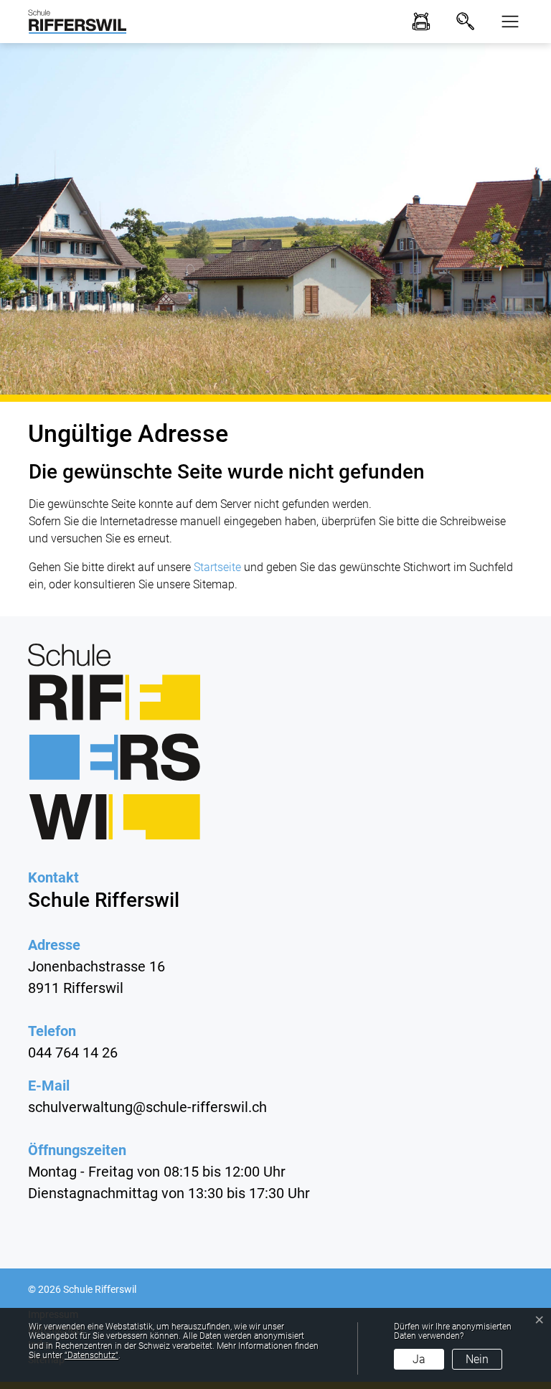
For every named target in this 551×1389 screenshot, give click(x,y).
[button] (506, 21)
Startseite (217, 567)
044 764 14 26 (73, 1052)
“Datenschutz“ (91, 1355)
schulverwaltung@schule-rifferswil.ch (147, 1107)
